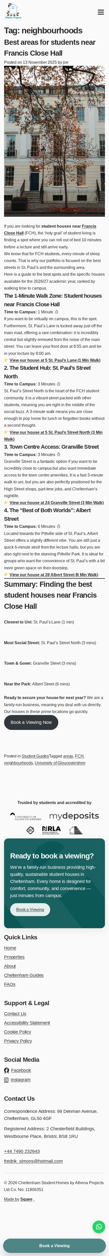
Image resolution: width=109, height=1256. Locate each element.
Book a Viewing (30, 909)
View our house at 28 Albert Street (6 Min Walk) (54, 575)
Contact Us (15, 1013)
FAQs (9, 984)
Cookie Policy (17, 1031)
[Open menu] (101, 12)
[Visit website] (26, 816)
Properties (14, 957)
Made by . (19, 1199)
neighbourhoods (18, 763)
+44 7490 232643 (22, 1151)
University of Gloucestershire (60, 763)
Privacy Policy (18, 1041)
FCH (79, 756)
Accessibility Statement (27, 1022)
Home (10, 947)
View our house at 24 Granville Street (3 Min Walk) (57, 503)
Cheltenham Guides (24, 975)
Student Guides (35, 756)
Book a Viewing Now (31, 722)
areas (68, 756)
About (10, 966)
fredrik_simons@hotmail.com (33, 1161)
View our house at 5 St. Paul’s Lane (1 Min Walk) (55, 360)
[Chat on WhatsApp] (99, 1227)
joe (65, 62)
